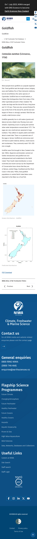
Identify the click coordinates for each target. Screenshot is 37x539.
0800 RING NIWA (10, 361)
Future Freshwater (8, 404)
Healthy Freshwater (9, 408)
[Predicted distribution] (18, 244)
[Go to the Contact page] (4, 346)
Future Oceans (7, 413)
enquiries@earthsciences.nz (16, 369)
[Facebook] (35, 12)
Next (28, 286)
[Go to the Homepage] (7, 19)
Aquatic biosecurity (9, 427)
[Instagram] (35, 16)
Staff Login (6, 472)
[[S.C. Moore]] (18, 70)
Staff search (6, 467)
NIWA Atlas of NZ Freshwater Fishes (13, 42)
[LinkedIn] (35, 20)
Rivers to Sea (7, 432)
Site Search (6, 462)
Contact (12, 528)
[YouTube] (35, 27)
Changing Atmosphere (10, 399)
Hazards (5, 422)
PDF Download (7, 272)
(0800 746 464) (9, 365)
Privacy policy (23, 528)
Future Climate (7, 394)
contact (24, 340)
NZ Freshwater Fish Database (15, 39)
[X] (35, 24)
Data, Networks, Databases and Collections (18, 446)
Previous (10, 286)
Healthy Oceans (8, 418)
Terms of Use (18, 531)
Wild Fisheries (7, 441)
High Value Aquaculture (11, 436)
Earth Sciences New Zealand (17, 11)
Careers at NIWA (8, 458)
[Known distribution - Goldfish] (18, 199)
